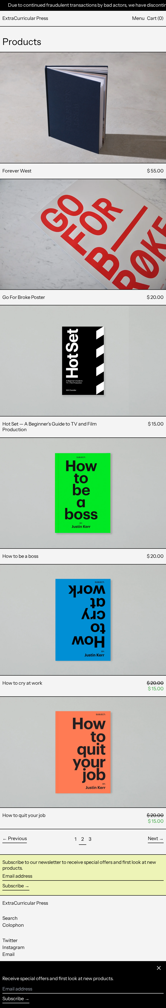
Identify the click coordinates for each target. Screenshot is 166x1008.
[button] (155, 18)
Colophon (13, 925)
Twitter (10, 940)
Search (10, 918)
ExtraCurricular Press (25, 18)
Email (8, 954)
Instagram (13, 947)
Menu (138, 18)
